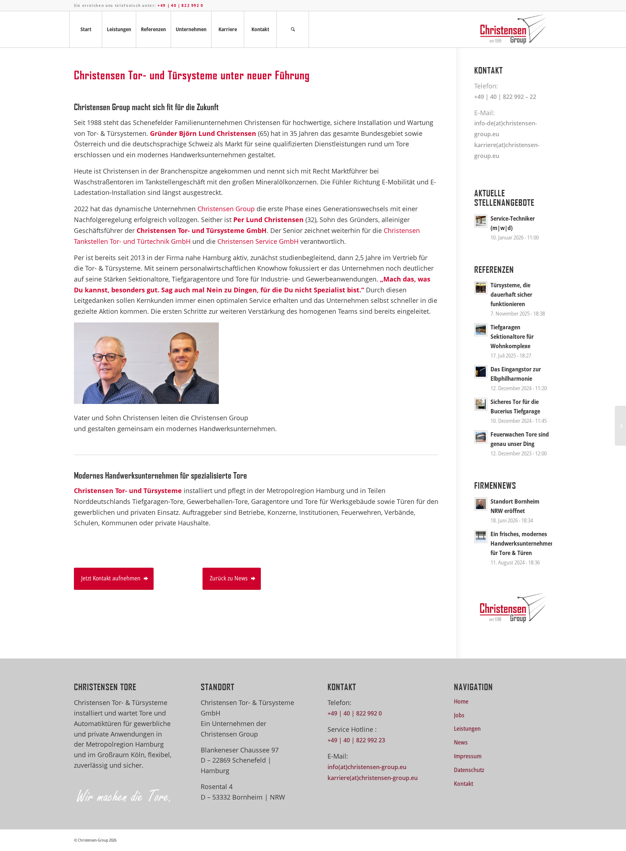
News (461, 742)
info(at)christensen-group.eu (366, 767)
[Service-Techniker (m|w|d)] (620, 426)
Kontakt (463, 784)
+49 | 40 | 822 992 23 (356, 740)
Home (461, 701)
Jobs (459, 715)
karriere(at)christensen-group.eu (372, 778)
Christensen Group (225, 208)
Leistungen (467, 729)
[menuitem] (85, 29)
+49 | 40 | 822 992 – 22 (505, 97)
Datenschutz (469, 770)
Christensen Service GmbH (258, 241)
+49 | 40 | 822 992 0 (181, 5)
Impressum (467, 756)
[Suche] (292, 29)
